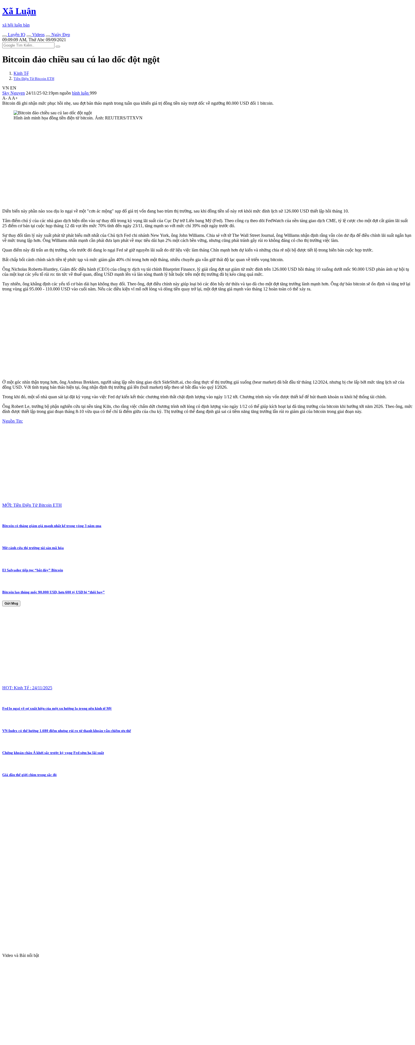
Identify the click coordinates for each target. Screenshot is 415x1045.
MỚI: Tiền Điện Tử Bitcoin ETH (32, 505)
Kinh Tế (21, 73)
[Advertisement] (171, 164)
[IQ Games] (4, 36)
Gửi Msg (11, 603)
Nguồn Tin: (12, 421)
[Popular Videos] (29, 36)
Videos (38, 34)
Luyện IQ (16, 34)
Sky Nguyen (13, 93)
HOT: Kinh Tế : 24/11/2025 (27, 687)
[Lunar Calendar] (48, 36)
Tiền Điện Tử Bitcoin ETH (34, 78)
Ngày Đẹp (60, 34)
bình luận (81, 93)
